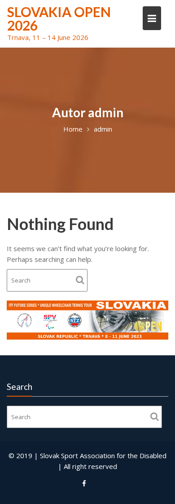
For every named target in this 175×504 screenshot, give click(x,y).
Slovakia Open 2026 (59, 18)
